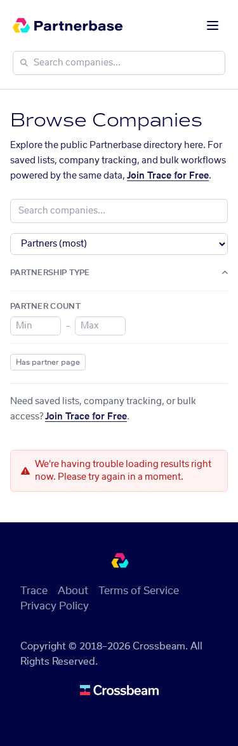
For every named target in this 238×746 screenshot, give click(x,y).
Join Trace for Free (168, 176)
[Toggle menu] (212, 25)
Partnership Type (50, 272)
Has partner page (48, 362)
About (73, 591)
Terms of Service (138, 591)
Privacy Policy (54, 606)
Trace (34, 591)
